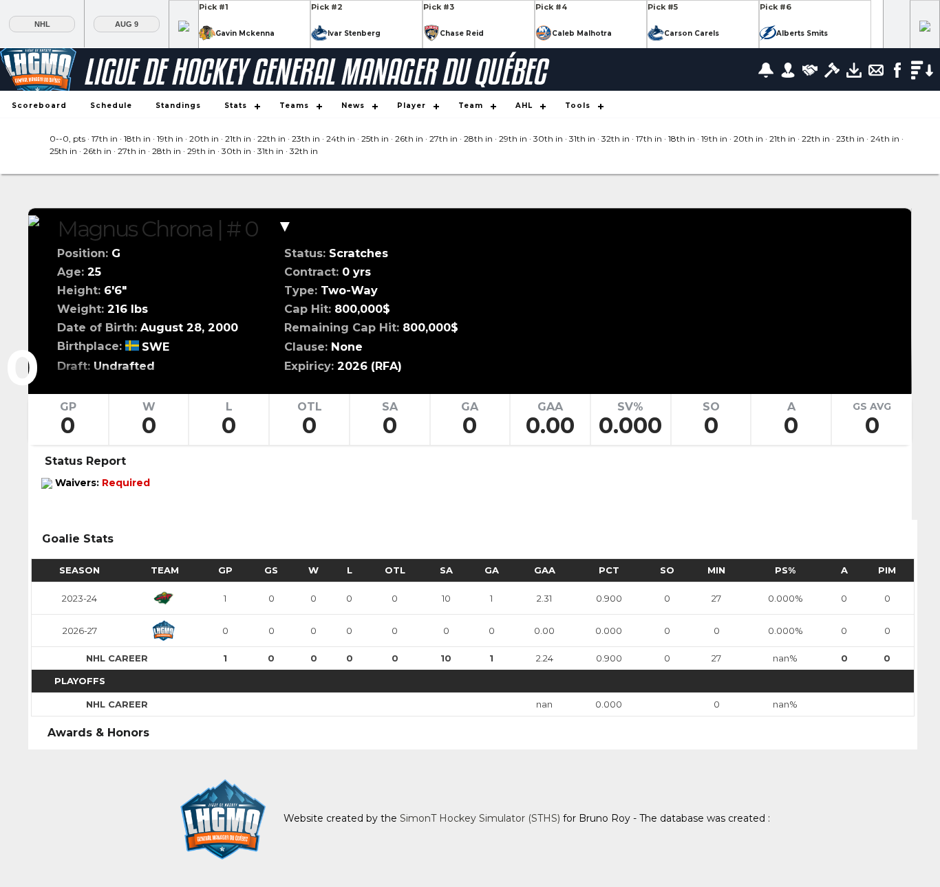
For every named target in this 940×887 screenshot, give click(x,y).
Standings (178, 105)
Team (470, 105)
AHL (524, 105)
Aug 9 (126, 24)
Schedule (111, 105)
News (353, 105)
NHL (42, 24)
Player (411, 105)
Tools (577, 105)
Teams (294, 105)
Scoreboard (39, 105)
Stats (235, 105)
